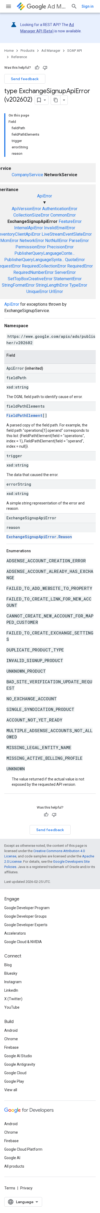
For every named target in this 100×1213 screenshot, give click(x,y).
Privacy (26, 1188)
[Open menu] (8, 6)
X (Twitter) (13, 999)
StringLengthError (52, 285)
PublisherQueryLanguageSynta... (34, 259)
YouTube (11, 1007)
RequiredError (80, 266)
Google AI (12, 1158)
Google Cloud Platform (23, 1149)
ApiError (44, 195)
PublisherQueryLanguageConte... (44, 253)
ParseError (79, 240)
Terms (9, 1188)
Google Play (14, 1081)
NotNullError (56, 240)
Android (11, 1030)
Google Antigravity (19, 1064)
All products (14, 1166)
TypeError (78, 285)
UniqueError (37, 291)
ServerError (65, 272)
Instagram (13, 982)
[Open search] (74, 6)
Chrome (11, 1039)
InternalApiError (28, 227)
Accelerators (15, 933)
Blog (8, 965)
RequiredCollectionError (44, 266)
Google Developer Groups (25, 916)
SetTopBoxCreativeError (30, 278)
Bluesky (10, 973)
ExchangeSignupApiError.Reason (39, 536)
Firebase (11, 1047)
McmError (9, 240)
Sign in (88, 6)
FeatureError (70, 221)
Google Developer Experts (25, 925)
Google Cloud (15, 1073)
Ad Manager (57, 6)
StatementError (68, 278)
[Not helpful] (45, 68)
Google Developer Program (27, 908)
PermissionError (30, 246)
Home (9, 51)
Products (27, 51)
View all (10, 1090)
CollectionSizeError (31, 215)
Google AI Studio (18, 1056)
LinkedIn (11, 990)
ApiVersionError (26, 208)
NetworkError (31, 240)
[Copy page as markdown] (56, 100)
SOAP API (74, 51)
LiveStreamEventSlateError (67, 234)
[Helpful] (37, 68)
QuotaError (75, 259)
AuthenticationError (59, 208)
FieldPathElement (24, 415)
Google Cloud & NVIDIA (23, 942)
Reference (19, 57)
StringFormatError (18, 285)
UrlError (56, 291)
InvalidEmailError (59, 227)
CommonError (63, 215)
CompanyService (27, 174)
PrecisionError (60, 246)
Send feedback (25, 78)
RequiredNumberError (33, 272)
